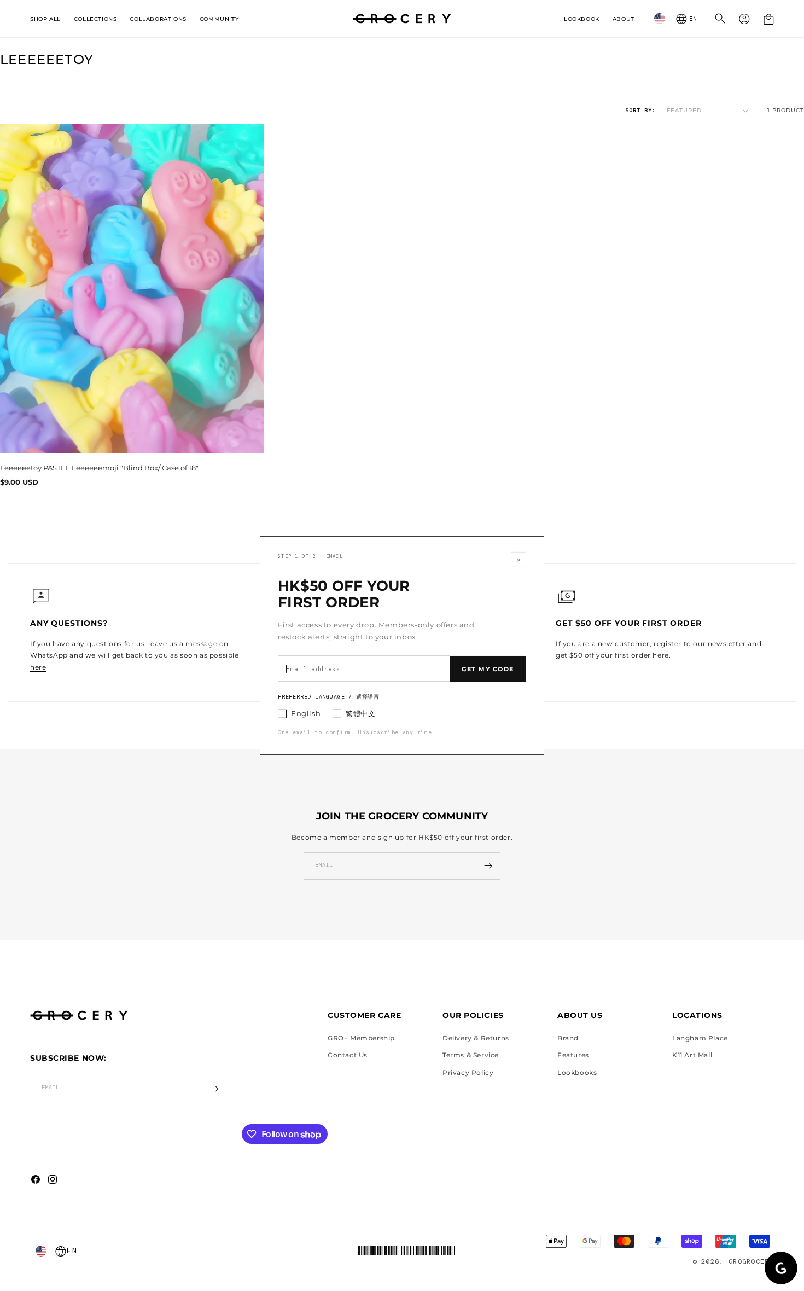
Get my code (488, 669)
